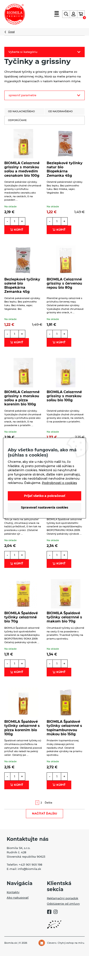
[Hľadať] (66, 14)
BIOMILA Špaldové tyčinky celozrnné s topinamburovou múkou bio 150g (64, 728)
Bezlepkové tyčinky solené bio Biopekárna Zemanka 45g (22, 285)
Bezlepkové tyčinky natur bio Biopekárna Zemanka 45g (65, 169)
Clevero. (52, 942)
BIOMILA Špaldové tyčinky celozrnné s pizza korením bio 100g (22, 728)
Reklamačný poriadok (62, 898)
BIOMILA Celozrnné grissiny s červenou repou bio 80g (64, 283)
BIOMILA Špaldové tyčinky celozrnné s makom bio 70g (64, 617)
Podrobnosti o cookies (59, 483)
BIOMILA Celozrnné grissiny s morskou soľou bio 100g (64, 396)
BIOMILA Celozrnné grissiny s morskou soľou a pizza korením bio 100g (22, 398)
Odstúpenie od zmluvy (63, 903)
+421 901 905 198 (30, 864)
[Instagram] (55, 912)
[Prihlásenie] (73, 14)
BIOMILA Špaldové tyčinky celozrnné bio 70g (21, 617)
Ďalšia (48, 802)
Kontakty (13, 892)
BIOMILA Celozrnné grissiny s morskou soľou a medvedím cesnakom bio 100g (22, 169)
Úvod (11, 31)
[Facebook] (49, 912)
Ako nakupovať (18, 897)
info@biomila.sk (29, 869)
